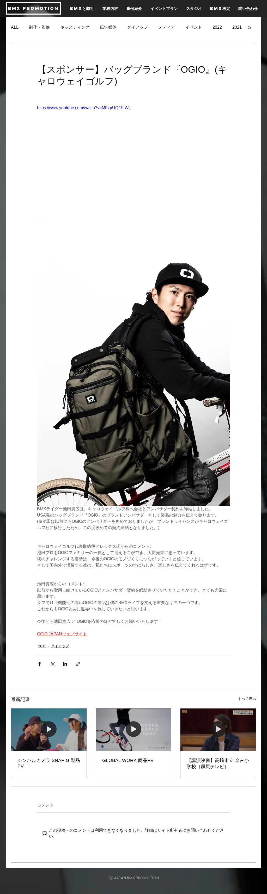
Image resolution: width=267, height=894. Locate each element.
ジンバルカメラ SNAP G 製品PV (48, 763)
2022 (217, 27)
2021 (237, 27)
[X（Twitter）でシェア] (52, 663)
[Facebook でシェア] (39, 663)
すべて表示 (247, 699)
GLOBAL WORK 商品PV (128, 760)
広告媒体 (108, 27)
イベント (193, 27)
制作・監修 (39, 27)
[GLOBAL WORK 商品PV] (133, 730)
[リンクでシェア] (77, 663)
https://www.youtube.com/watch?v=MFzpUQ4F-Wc (84, 107)
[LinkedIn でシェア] (65, 663)
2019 (42, 646)
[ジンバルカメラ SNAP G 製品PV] (49, 730)
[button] (249, 27)
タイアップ (137, 27)
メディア (166, 27)
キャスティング (74, 27)
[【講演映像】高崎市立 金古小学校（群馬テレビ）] (218, 730)
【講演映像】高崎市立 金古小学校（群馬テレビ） (218, 763)
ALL (15, 27)
